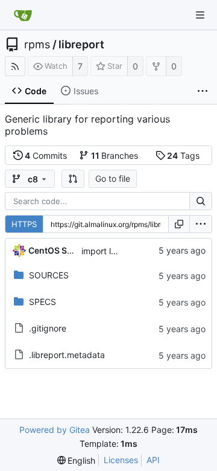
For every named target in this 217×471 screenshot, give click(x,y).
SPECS (42, 301)
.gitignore (47, 328)
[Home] (23, 15)
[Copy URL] (179, 224)
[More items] (202, 91)
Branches (115, 155)
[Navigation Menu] (200, 15)
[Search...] (200, 201)
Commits (46, 155)
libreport (81, 45)
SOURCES (49, 275)
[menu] (200, 224)
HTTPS (24, 224)
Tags (183, 155)
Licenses (121, 460)
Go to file (112, 178)
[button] (72, 179)
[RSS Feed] (15, 66)
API (153, 460)
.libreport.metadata (67, 355)
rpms (37, 45)
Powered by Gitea (54, 430)
